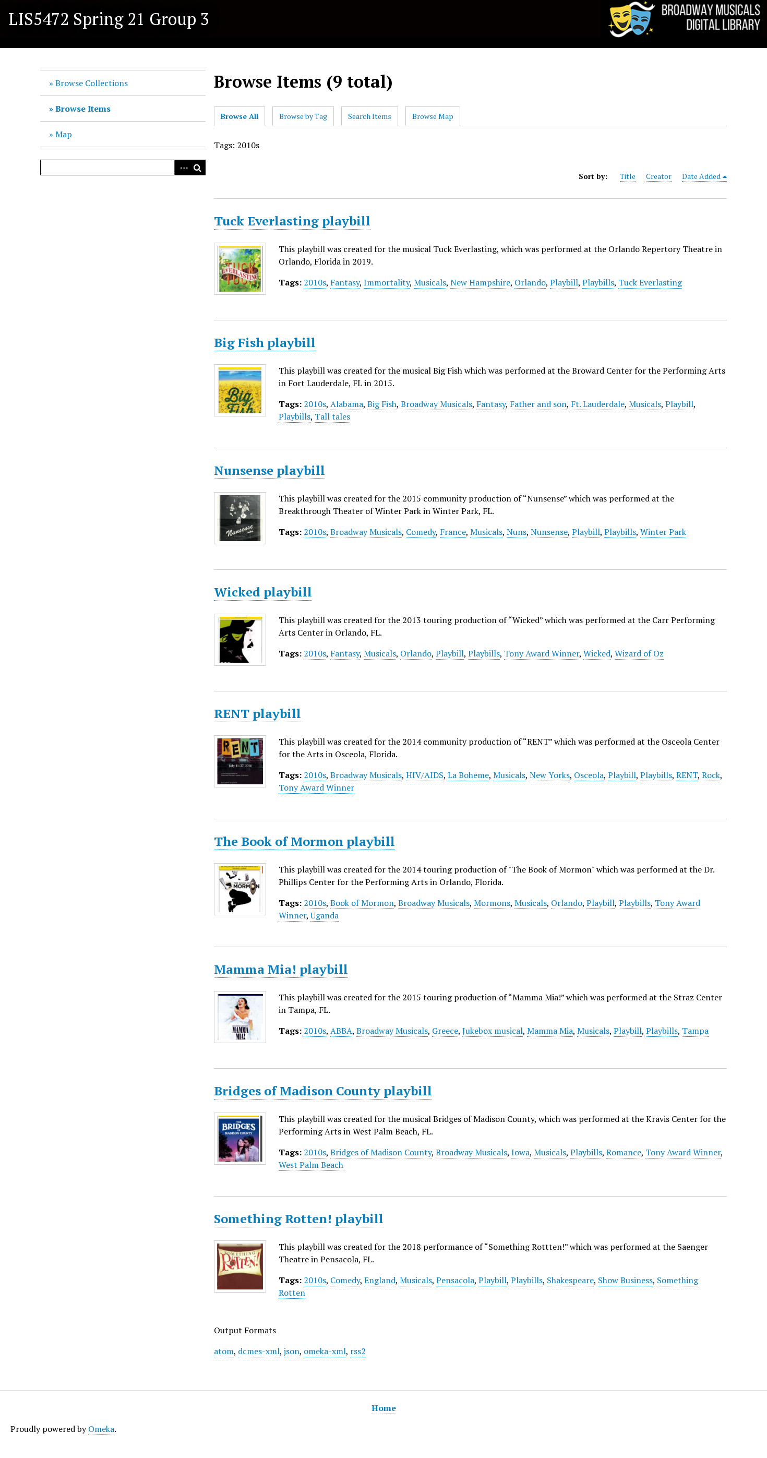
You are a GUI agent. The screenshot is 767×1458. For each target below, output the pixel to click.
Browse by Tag (303, 116)
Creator (659, 176)
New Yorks (550, 775)
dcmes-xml (259, 1351)
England (380, 1280)
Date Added (701, 176)
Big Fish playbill (265, 342)
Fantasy (344, 282)
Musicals (430, 282)
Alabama (346, 404)
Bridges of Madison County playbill (323, 1090)
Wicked (596, 653)
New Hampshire (480, 282)
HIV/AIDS (425, 775)
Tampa (695, 1030)
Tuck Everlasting (650, 282)
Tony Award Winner (541, 653)
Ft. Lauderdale (598, 404)
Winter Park (663, 531)
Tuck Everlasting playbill (292, 220)
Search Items (369, 116)
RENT (687, 775)
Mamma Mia (550, 1030)
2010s (315, 282)
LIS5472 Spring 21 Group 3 (108, 19)
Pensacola (455, 1280)
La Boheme (468, 775)
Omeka (101, 1429)
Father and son (538, 404)
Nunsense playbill (269, 470)
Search (198, 167)
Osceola (589, 775)
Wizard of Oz (639, 653)
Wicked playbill (263, 591)
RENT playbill (257, 713)
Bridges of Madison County (381, 1152)
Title (628, 176)
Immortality (387, 282)
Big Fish (382, 404)
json (291, 1351)
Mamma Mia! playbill (281, 969)
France (453, 531)
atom (224, 1351)
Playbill (564, 282)
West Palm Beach (311, 1164)
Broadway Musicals (436, 404)
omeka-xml (325, 1351)
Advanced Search (182, 167)
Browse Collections (91, 83)
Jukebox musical (492, 1030)
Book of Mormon (362, 903)
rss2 (358, 1351)
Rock (711, 775)
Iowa (520, 1152)
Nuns (516, 531)
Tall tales (332, 416)
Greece (445, 1030)
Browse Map (432, 116)
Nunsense (549, 531)
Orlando (530, 282)
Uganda (324, 915)
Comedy (421, 531)
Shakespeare (570, 1280)
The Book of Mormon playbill (304, 841)
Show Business (625, 1280)
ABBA (341, 1030)
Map (63, 134)
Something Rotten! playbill (299, 1218)
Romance (623, 1152)
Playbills (598, 282)
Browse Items (83, 108)
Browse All (239, 116)
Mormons (492, 903)
